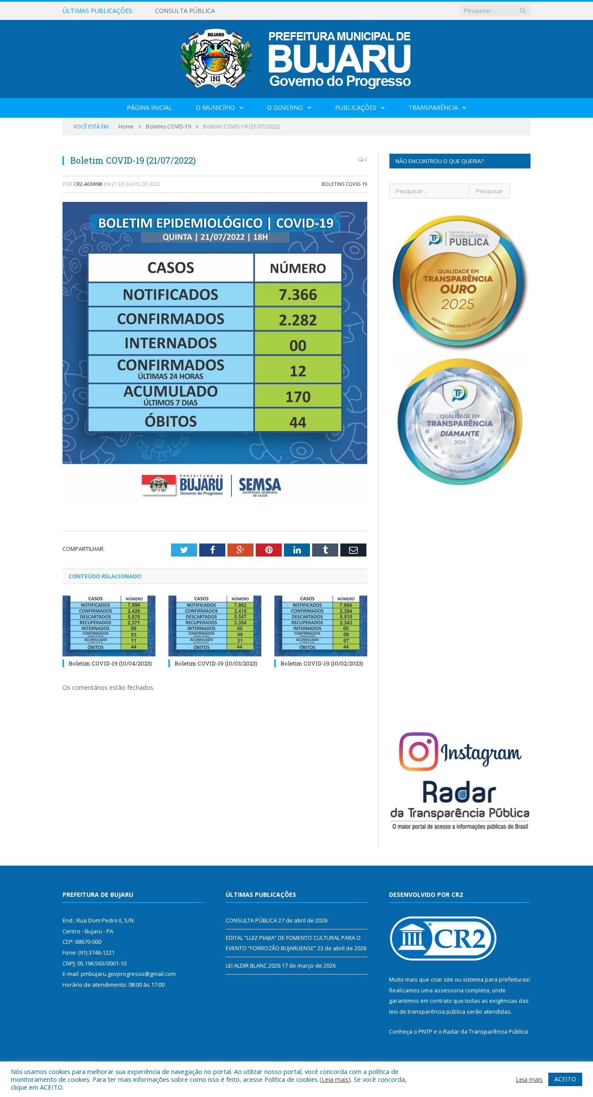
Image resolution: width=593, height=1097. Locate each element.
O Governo (285, 107)
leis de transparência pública (427, 1011)
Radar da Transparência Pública (485, 1031)
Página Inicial (149, 107)
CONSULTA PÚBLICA (251, 920)
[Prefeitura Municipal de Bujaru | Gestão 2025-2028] (296, 57)
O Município (215, 107)
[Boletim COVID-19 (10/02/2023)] (320, 626)
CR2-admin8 (88, 184)
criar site (442, 979)
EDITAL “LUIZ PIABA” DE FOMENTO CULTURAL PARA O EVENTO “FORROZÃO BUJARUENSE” (255, 11)
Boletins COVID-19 (344, 184)
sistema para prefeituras (496, 979)
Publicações (355, 107)
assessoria (449, 990)
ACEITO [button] (565, 1079)
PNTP (425, 1031)
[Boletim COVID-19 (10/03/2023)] (214, 626)
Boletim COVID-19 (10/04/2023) (110, 663)
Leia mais (335, 1079)
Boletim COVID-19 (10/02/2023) (321, 663)
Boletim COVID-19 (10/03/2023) (216, 663)
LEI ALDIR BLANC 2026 (253, 965)
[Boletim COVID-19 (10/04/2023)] (109, 626)
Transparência (433, 107)
